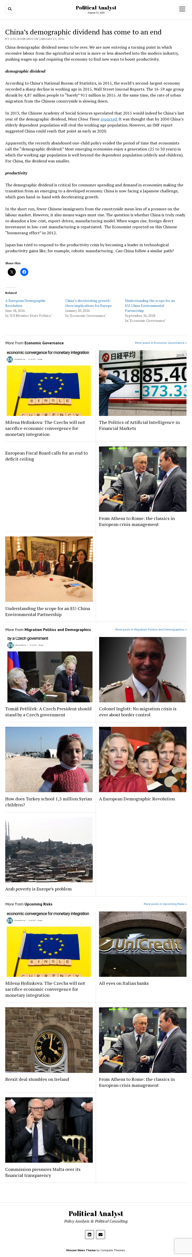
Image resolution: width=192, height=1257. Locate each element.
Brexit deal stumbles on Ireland (37, 1079)
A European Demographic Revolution (137, 799)
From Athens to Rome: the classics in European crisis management (137, 521)
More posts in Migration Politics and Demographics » (151, 629)
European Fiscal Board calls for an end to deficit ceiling (46, 456)
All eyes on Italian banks (124, 983)
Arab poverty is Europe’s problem (38, 889)
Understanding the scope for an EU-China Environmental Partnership (150, 305)
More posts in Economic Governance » (161, 343)
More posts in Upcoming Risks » (165, 904)
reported (108, 119)
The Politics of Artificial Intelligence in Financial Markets (139, 425)
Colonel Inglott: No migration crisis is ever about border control (137, 712)
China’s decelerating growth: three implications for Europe (88, 303)
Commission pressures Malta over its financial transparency (42, 1172)
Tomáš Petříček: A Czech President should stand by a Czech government (48, 712)
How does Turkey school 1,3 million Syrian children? (48, 802)
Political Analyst (96, 7)
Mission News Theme (81, 1250)
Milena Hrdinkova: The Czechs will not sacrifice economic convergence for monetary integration (45, 428)
